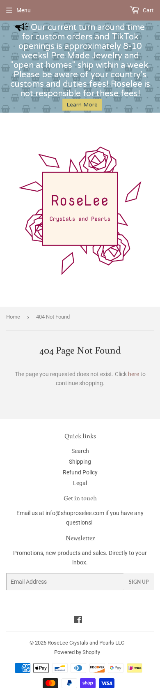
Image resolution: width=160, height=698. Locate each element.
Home (13, 317)
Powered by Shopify (77, 652)
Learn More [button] (82, 104)
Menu (23, 10)
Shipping (80, 461)
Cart (148, 10)
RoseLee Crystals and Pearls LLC (86, 643)
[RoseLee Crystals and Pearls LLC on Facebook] (78, 620)
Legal (80, 483)
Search (80, 451)
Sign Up (139, 582)
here (133, 374)
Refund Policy (80, 472)
